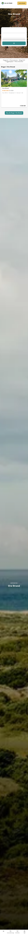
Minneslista (17, 932)
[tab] (8, 86)
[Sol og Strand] (6, 3)
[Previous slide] (3, 78)
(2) (14, 43)
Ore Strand (5, 88)
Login (24, 932)
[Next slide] (25, 78)
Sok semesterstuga (10, 932)
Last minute (22, 3)
